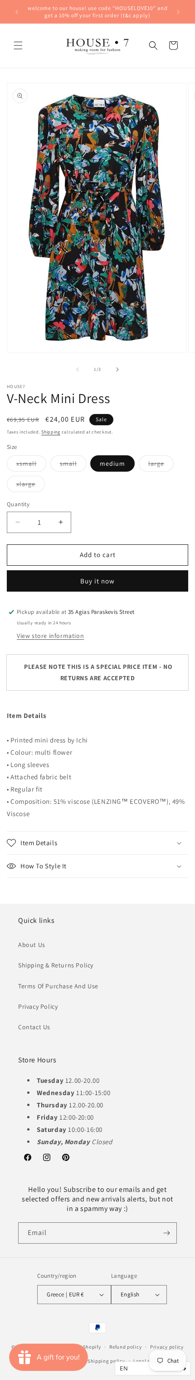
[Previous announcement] (17, 12)
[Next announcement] (178, 12)
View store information (50, 636)
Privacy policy (167, 1347)
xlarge (30, 485)
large (161, 465)
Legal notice (147, 1361)
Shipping (50, 432)
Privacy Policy (38, 1006)
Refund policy (125, 1347)
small (73, 465)
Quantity (18, 504)
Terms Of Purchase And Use (58, 986)
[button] (18, 45)
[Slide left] (78, 369)
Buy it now (97, 581)
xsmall (31, 465)
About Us (31, 945)
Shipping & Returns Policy (55, 965)
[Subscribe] (166, 1233)
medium (112, 463)
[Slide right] (117, 369)
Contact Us (34, 1027)
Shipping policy (106, 1361)
